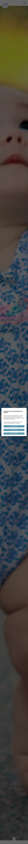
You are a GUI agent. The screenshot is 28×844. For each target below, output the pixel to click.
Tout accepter (14, 426)
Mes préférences (14, 433)
